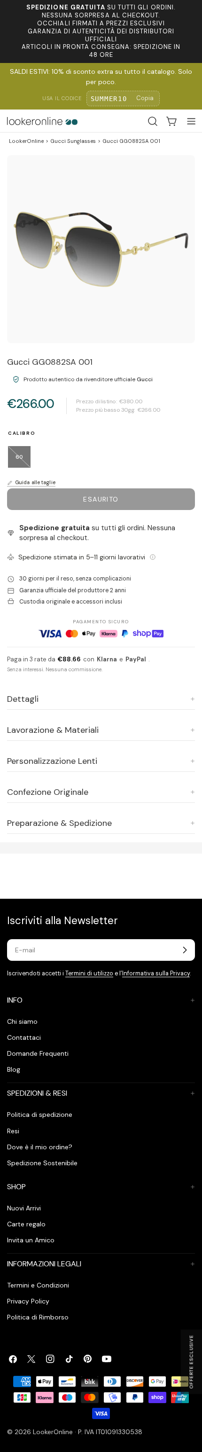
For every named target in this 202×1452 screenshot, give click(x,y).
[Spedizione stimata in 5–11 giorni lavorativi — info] (152, 557)
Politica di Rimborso (38, 1317)
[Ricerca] (152, 121)
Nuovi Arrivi (24, 1208)
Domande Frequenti (38, 1053)
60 (23, 461)
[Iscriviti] (184, 950)
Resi (13, 1131)
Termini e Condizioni (38, 1285)
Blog (13, 1069)
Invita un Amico (30, 1240)
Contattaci (24, 1037)
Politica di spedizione (39, 1114)
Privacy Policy (28, 1301)
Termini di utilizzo (89, 973)
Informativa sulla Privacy (156, 973)
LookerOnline (26, 141)
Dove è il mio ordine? (39, 1147)
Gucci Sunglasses (73, 141)
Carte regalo (26, 1224)
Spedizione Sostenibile (42, 1163)
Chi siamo (22, 1021)
